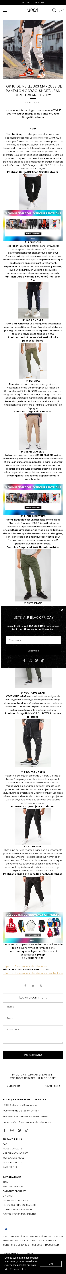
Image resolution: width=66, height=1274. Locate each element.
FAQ (5, 1144)
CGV (5, 1182)
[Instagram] (30, 660)
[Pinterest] (36, 660)
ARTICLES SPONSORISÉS (15, 1153)
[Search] (54, 10)
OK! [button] (51, 1264)
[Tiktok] (42, 660)
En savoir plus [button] (17, 1269)
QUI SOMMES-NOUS (13, 1157)
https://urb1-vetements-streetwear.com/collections (33, 973)
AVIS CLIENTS (10, 1166)
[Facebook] (24, 660)
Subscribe (33, 650)
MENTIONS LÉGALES (13, 1186)
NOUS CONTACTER (13, 1148)
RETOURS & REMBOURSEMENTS (19, 1204)
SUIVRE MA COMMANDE (15, 1200)
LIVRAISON (8, 1195)
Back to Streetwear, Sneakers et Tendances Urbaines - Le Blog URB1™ (33, 1076)
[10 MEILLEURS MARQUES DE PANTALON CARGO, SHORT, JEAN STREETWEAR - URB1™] (33, 175)
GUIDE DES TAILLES (12, 1162)
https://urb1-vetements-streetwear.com (26, 966)
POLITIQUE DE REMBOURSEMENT (19, 1214)
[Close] (61, 610)
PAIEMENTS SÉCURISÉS (14, 1191)
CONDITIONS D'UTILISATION (17, 1209)
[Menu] (5, 10)
